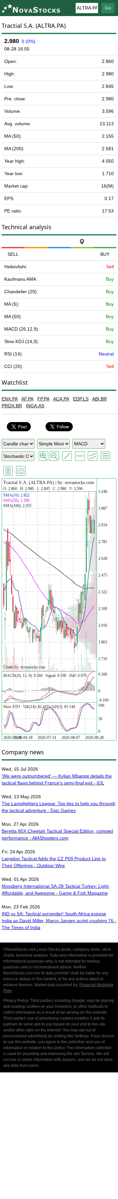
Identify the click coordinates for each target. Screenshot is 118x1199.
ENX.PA (10, 398)
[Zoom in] (43, 456)
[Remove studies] (8, 471)
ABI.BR (99, 398)
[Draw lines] (67, 456)
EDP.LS (80, 398)
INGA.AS (35, 405)
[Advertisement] (59, 1137)
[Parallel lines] (92, 456)
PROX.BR (12, 405)
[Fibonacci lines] (105, 456)
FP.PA (43, 398)
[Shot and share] (21, 471)
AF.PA (27, 398)
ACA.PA (61, 398)
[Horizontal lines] (80, 456)
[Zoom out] (54, 456)
